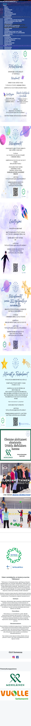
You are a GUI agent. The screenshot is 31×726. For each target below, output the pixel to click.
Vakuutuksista (8, 34)
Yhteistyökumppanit (10, 14)
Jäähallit (6, 30)
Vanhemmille (8, 44)
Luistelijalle (7, 37)
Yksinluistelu (8, 47)
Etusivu (5, 4)
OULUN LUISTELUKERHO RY (8, 1)
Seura (6, 7)
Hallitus (6, 8)
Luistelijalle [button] (6, 35)
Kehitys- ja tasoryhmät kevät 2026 (14, 20)
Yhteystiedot (8, 15)
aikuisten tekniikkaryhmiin (21, 495)
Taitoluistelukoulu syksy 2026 (13, 21)
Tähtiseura (7, 11)
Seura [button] (4, 5)
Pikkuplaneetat (8, 22)
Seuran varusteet (9, 43)
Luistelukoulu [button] (7, 17)
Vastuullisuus (8, 9)
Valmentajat (7, 48)
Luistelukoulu (8, 18)
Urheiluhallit (7, 41)
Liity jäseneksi (8, 12)
